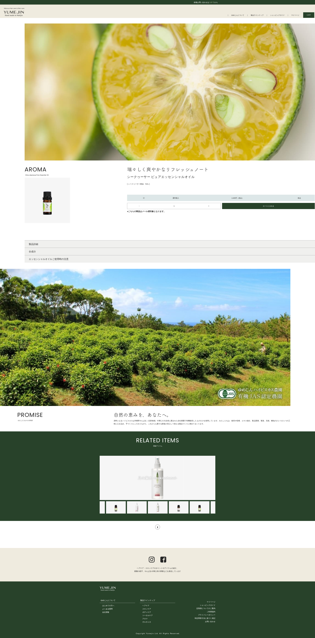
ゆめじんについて (237, 15)
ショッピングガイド (277, 15)
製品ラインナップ (257, 15)
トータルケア (147, 615)
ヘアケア (145, 605)
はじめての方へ (108, 605)
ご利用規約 (211, 611)
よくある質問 (107, 609)
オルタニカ (146, 622)
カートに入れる (268, 206)
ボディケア (146, 612)
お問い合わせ (210, 621)
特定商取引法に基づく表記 (205, 618)
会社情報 (105, 612)
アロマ (145, 618)
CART (309, 15)
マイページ (295, 15)
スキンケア (146, 609)
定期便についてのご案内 (205, 608)
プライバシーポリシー (206, 615)
